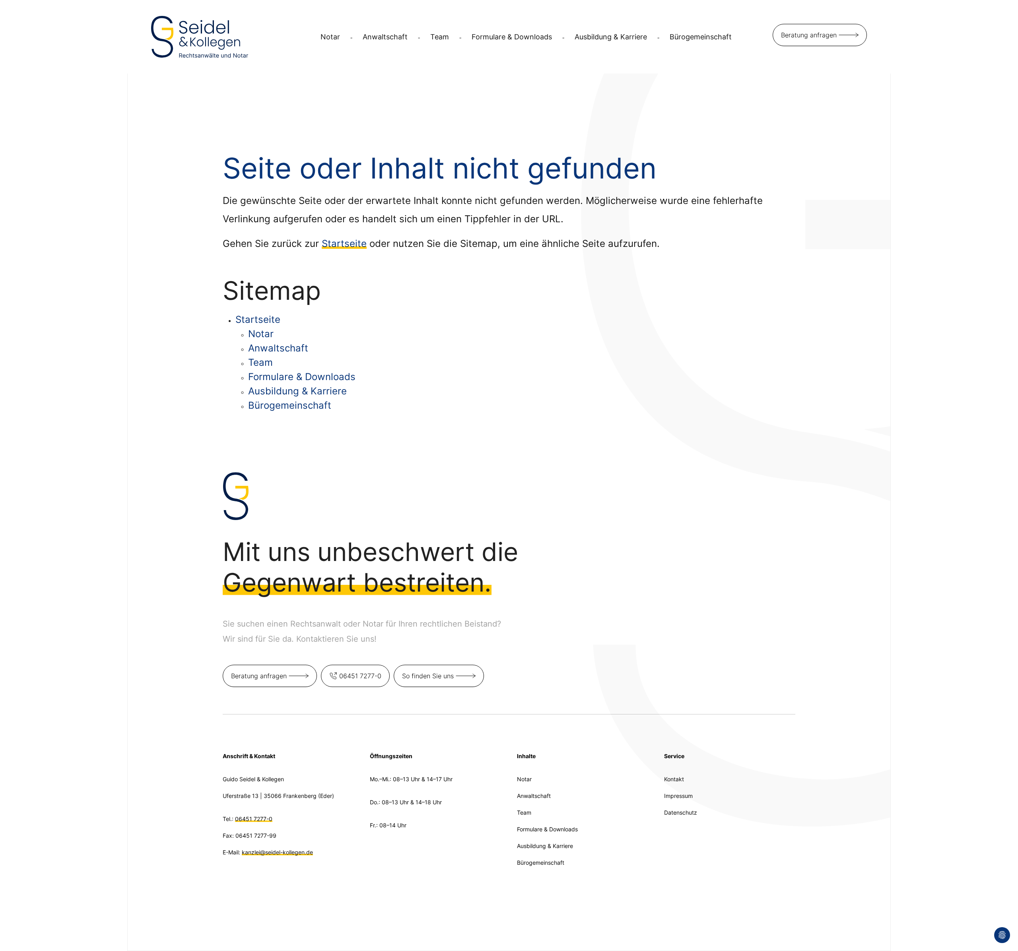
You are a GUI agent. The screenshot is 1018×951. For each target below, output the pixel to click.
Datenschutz (680, 812)
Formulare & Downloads (512, 37)
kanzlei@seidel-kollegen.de (277, 852)
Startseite (344, 243)
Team (439, 37)
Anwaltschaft (385, 37)
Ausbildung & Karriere (611, 37)
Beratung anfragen (809, 35)
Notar (330, 37)
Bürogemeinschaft (701, 37)
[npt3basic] (199, 36)
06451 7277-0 (360, 676)
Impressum (678, 795)
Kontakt (674, 779)
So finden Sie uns (428, 676)
